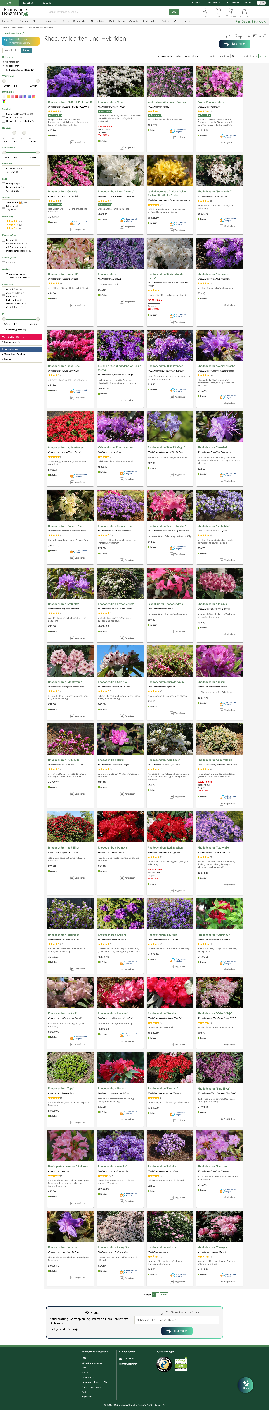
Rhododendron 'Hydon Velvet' (116, 604)
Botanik (47, 3)
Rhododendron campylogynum (166, 682)
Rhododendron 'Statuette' (63, 604)
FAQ (84, 1358)
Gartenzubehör (169, 21)
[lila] (21, 97)
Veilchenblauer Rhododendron (116, 447)
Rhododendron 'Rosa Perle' (64, 366)
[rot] (16, 97)
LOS (174, 12)
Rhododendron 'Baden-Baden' (66, 447)
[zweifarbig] (33, 97)
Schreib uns (128, 1359)
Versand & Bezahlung (218, 3)
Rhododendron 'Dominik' (212, 604)
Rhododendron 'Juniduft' (63, 274)
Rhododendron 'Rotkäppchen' (165, 847)
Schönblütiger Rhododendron (165, 604)
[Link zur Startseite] (15, 12)
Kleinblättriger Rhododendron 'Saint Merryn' (119, 368)
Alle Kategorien (12, 62)
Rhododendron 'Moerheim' (214, 447)
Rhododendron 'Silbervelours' (215, 760)
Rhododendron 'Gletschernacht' (216, 366)
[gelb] (8, 97)
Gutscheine (198, 3)
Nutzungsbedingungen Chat (95, 1382)
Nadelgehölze (98, 21)
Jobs (84, 1368)
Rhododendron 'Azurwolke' (214, 847)
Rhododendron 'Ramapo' (212, 1166)
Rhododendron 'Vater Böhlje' (215, 1013)
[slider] (4, 81)
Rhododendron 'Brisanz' (112, 1088)
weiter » (263, 56)
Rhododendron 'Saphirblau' (214, 526)
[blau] (29, 97)
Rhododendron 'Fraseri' (211, 682)
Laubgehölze (8, 21)
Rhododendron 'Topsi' (61, 1088)
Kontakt (236, 3)
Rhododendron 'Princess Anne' (66, 526)
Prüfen (26, 50)
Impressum (87, 1397)
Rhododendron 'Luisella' (162, 1166)
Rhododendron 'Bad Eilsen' (64, 847)
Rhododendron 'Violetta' (62, 1247)
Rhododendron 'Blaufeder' (64, 934)
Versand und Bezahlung (15, 354)
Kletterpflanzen (117, 21)
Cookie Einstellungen (91, 1387)
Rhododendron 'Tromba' (162, 1013)
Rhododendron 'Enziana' (112, 934)
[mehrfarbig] (4, 101)
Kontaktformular (12, 342)
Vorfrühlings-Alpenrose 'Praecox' (167, 102)
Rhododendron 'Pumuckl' (113, 847)
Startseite (5, 27)
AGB (84, 1392)
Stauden (24, 21)
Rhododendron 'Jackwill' (62, 1013)
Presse (85, 1373)
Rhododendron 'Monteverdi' (65, 682)
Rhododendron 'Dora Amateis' (116, 191)
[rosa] (12, 97)
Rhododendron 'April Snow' (164, 760)
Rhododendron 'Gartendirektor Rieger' (166, 276)
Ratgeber (28, 3)
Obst (34, 21)
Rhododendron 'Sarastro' (112, 682)
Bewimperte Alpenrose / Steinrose (68, 1166)
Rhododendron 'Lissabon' (113, 1013)
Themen (185, 21)
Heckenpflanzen (50, 21)
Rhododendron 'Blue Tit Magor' (166, 447)
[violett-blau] (25, 97)
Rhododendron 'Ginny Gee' (114, 1247)
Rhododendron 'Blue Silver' (214, 1088)
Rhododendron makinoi (162, 1247)
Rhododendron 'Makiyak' (213, 1247)
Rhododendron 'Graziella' (63, 191)
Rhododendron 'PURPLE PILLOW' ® (70, 102)
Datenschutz (88, 1377)
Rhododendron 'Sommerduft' (215, 191)
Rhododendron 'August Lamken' (167, 526)
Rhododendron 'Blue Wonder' (165, 366)
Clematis (133, 21)
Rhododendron (149, 21)
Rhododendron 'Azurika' (112, 1166)
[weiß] (4, 97)
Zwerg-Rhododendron (211, 102)
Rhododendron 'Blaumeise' (213, 274)
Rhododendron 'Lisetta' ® (163, 1088)
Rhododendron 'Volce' (111, 102)
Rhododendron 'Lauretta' (163, 934)
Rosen (66, 21)
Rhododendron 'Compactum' (115, 526)
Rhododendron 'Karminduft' (214, 934)
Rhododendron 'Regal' (111, 760)
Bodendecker (79, 21)
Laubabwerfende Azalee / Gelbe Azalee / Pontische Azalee (167, 193)
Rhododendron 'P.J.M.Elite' (64, 760)
